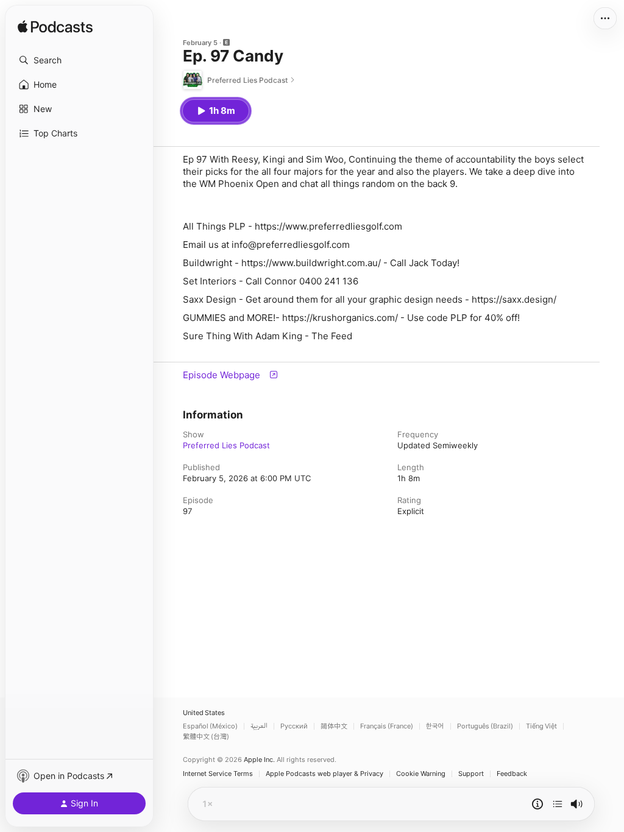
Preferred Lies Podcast (226, 445)
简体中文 (334, 726)
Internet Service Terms (218, 773)
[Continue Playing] (557, 804)
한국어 (435, 726)
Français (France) (386, 726)
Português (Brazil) (485, 726)
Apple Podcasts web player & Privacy (324, 773)
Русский (294, 726)
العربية (259, 726)
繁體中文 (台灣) (206, 736)
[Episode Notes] (537, 804)
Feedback (512, 773)
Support (471, 773)
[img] (55, 27)
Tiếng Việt (541, 726)
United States (204, 713)
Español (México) (210, 726)
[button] (79, 60)
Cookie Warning (420, 773)
